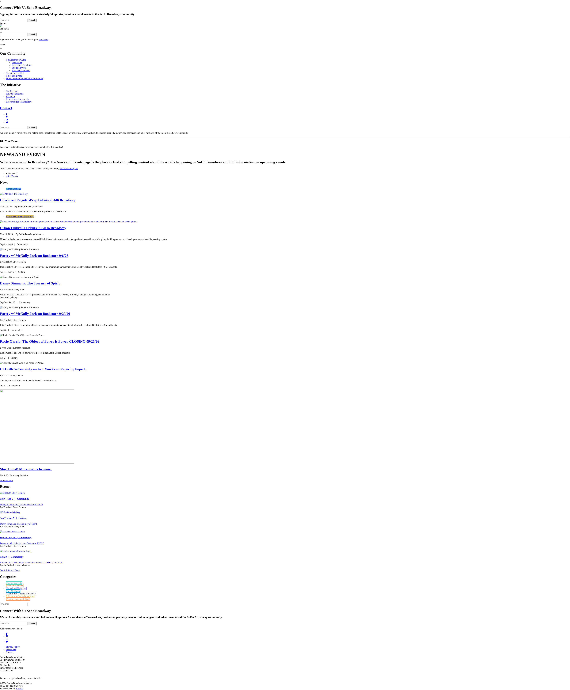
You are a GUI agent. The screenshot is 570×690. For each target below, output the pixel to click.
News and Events (14, 75)
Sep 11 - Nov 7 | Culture (13, 518)
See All (3, 570)
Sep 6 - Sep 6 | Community (14, 499)
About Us (10, 96)
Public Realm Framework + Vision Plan (24, 78)
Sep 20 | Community (11, 557)
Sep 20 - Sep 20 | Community (15, 537)
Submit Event (6, 480)
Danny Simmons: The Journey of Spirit (30, 283)
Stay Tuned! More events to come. (26, 469)
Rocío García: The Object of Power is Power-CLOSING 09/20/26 (49, 341)
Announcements (13, 189)
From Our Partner (14, 585)
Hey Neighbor (13, 591)
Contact (6, 108)
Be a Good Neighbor (22, 65)
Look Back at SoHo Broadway (21, 593)
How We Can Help (21, 70)
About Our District (15, 73)
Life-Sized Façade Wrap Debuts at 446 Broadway (37, 200)
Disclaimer (11, 649)
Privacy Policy (13, 646)
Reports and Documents (17, 99)
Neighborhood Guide (16, 59)
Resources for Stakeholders (18, 101)
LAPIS (19, 688)
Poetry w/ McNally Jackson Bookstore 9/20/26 (35, 314)
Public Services (19, 67)
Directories (17, 62)
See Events (12, 176)
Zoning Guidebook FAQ (18, 599)
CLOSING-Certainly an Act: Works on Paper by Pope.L (43, 369)
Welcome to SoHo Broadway (20, 216)
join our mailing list (69, 168)
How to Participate (14, 93)
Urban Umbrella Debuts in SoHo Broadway (33, 228)
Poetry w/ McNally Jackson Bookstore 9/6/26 (34, 256)
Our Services (12, 91)
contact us (43, 39)
